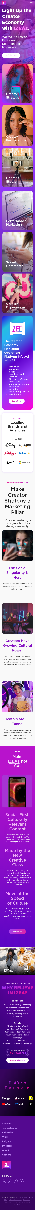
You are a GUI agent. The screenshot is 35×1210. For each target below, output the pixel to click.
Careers (6, 1155)
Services (7, 1123)
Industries (7, 1132)
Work (5, 1137)
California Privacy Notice (15, 1199)
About (5, 1150)
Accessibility (8, 1202)
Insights (6, 1141)
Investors (7, 1146)
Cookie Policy (26, 1199)
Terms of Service (23, 1197)
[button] (11, 55)
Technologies (9, 1128)
